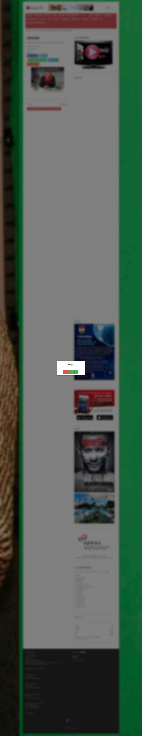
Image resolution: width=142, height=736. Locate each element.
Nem (66, 372)
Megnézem (73, 372)
